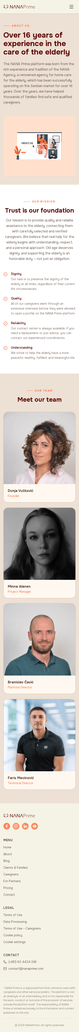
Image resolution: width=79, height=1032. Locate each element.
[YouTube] (34, 826)
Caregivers (11, 874)
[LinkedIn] (25, 826)
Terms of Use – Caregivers (22, 928)
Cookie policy (12, 935)
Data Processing (15, 922)
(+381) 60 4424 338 (22, 962)
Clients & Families (15, 868)
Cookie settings (14, 942)
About (7, 854)
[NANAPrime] (19, 7)
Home (7, 847)
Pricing (8, 888)
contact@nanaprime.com (25, 969)
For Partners (12, 881)
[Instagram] (16, 826)
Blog (6, 861)
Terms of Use (12, 915)
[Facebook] (6, 826)
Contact (9, 895)
